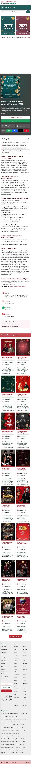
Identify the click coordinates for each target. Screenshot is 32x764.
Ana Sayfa (3, 37)
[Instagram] (2, 696)
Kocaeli (15, 691)
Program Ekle (6, 687)
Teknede (25, 649)
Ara (28, 12)
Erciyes (24, 680)
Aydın (15, 669)
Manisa (24, 694)
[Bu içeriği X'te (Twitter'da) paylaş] (20, 130)
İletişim (3, 669)
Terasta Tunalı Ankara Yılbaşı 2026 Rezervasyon (12, 151)
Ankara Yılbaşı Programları (10, 335)
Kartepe (16, 688)
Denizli (15, 677)
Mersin (15, 663)
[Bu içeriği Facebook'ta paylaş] (15, 130)
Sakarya (16, 702)
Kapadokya (16, 658)
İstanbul (16, 646)
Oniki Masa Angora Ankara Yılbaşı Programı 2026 (13, 730)
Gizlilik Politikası (5, 679)
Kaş (23, 686)
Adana (15, 660)
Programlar (19, 37)
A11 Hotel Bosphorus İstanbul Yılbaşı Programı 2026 (14, 719)
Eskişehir (25, 655)
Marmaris (16, 697)
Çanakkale (16, 674)
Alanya (24, 666)
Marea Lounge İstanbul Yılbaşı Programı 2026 (12, 736)
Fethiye (15, 683)
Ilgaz (15, 686)
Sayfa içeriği (5, 139)
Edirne (15, 680)
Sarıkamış (25, 702)
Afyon (24, 652)
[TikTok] (6, 696)
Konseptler (3, 660)
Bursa (24, 660)
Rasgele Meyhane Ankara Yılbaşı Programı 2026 (13, 741)
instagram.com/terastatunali (18, 286)
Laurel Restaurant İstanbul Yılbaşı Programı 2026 (13, 750)
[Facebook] (10, 696)
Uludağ (15, 655)
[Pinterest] (10, 699)
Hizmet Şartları (4, 676)
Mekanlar (3, 658)
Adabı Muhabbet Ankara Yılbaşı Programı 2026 (12, 724)
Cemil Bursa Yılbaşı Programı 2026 (9, 716)
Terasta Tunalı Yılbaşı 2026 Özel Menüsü (14, 148)
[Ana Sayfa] (1, 762)
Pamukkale (25, 700)
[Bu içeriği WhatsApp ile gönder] (9, 130)
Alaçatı (15, 666)
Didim (24, 677)
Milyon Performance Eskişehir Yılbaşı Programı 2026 (14, 713)
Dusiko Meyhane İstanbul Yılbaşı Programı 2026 (13, 744)
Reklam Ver (6, 691)
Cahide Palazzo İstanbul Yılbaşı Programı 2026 (12, 722)
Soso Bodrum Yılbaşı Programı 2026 (10, 733)
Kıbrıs (24, 658)
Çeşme (24, 674)
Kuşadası (16, 694)
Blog (2, 666)
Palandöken (17, 700)
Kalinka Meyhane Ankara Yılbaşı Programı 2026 (12, 727)
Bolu (24, 672)
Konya (24, 691)
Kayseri (24, 688)
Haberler (3, 663)
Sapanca (25, 663)
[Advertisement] (16, 56)
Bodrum (16, 672)
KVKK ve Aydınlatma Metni (6, 672)
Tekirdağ (25, 705)
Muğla (24, 697)
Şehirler (8, 37)
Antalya (15, 652)
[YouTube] (2, 699)
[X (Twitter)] (6, 699)
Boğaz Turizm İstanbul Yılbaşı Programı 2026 (12, 752)
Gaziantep (25, 683)
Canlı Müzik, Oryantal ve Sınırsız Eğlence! (14, 145)
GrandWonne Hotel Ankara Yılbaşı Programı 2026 (13, 747)
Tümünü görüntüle (15, 636)
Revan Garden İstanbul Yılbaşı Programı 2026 (12, 738)
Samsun (16, 705)
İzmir (15, 649)
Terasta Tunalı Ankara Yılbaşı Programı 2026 (15, 142)
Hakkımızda (4, 649)
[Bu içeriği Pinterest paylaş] (26, 130)
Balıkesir (25, 669)
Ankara (13, 37)
